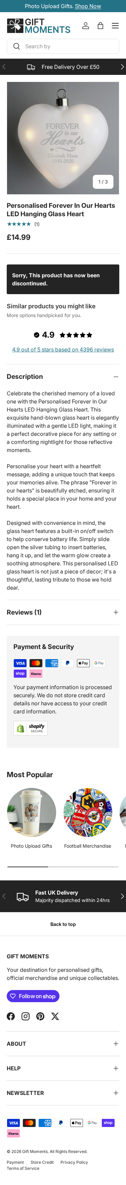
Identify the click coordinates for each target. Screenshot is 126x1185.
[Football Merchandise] (88, 812)
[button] (100, 25)
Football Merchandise (87, 846)
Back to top (63, 924)
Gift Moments (35, 1151)
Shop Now (88, 6)
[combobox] (63, 46)
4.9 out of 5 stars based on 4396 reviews (63, 349)
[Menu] (115, 25)
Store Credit (42, 1162)
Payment (15, 1162)
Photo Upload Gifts (31, 846)
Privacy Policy (74, 1162)
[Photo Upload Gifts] (31, 812)
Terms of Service (23, 1168)
